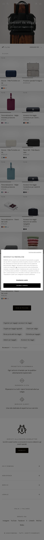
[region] (22, 270)
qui (16, 267)
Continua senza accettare (35, 252)
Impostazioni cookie (22, 280)
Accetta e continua (22, 285)
